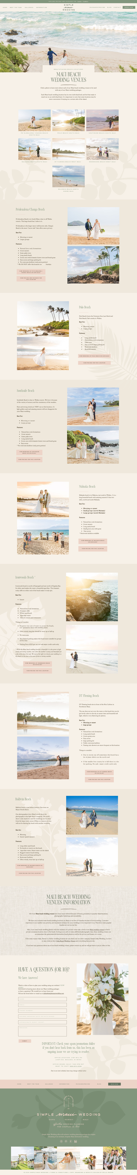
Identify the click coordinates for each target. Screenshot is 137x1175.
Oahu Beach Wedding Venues (65, 941)
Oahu (80, 1)
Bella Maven (108, 1172)
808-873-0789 (76, 1066)
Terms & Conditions (59, 1172)
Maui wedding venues (97, 930)
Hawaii (85, 1)
